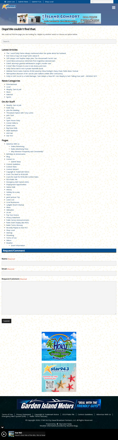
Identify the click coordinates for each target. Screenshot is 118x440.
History (9, 189)
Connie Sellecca (12, 123)
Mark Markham (12, 131)
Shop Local (49, 2)
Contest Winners (12, 169)
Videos (8, 240)
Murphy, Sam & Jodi (13, 89)
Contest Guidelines (13, 164)
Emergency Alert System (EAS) (17, 182)
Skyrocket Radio (65, 424)
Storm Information (18, 245)
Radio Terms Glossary (14, 225)
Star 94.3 (9, 136)
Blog (8, 156)
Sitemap (9, 233)
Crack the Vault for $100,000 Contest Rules (22, 177)
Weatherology (72, 426)
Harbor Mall (10, 187)
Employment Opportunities (16, 184)
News (8, 207)
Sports (8, 97)
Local (8, 87)
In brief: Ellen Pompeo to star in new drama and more (26, 66)
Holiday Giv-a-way (13, 192)
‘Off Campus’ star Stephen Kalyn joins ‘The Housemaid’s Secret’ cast (31, 58)
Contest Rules (11, 167)
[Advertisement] (59, 18)
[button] (113, 7)
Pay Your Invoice (12, 215)
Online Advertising (17, 146)
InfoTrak (9, 133)
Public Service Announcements (17, 220)
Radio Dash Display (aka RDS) (17, 223)
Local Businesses (12, 202)
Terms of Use (11, 238)
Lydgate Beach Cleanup (15, 205)
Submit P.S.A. (36, 2)
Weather (9, 243)
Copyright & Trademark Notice (17, 172)
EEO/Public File (11, 179)
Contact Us (10, 159)
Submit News (23, 2)
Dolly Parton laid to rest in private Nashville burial (24, 68)
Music (8, 92)
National (9, 94)
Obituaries (10, 210)
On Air (8, 212)
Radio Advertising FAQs (19, 149)
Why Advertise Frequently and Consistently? (27, 151)
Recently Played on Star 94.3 (17, 228)
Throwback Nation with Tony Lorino (19, 113)
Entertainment (11, 84)
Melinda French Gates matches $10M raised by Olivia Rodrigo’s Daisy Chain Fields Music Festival (42, 71)
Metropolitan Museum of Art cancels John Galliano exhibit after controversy (34, 73)
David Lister (10, 125)
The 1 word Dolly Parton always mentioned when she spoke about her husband (36, 53)
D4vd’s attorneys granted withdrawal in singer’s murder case (28, 63)
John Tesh (10, 115)
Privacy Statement (13, 217)
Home (8, 195)
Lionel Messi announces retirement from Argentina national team (30, 61)
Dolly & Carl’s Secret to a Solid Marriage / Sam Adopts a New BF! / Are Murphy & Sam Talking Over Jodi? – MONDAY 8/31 (51, 76)
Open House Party (13, 120)
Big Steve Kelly (11, 128)
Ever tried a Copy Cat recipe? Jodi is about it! (22, 56)
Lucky (8, 118)
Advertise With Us (12, 144)
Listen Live (10, 2)
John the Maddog (12, 110)
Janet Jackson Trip (13, 197)
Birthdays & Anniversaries (15, 154)
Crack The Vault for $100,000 (17, 174)
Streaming (10, 235)
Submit (6, 321)
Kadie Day (10, 108)
